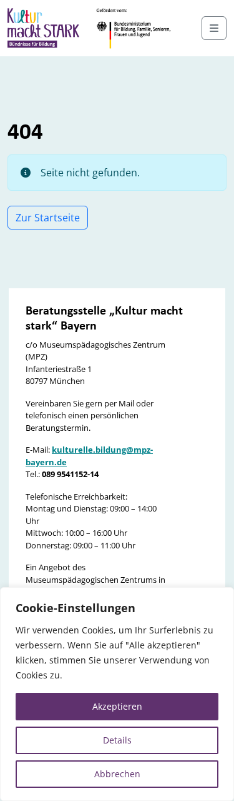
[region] (117, 694)
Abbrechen (117, 774)
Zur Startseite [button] (48, 217)
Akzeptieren (117, 706)
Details (117, 740)
